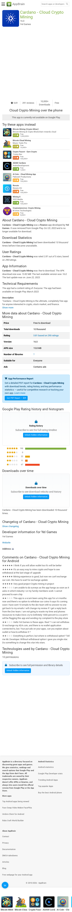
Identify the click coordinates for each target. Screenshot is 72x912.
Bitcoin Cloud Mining (22, 140)
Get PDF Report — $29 (16, 398)
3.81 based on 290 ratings (46, 335)
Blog (4, 868)
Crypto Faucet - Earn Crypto (25, 152)
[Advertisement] (36, 63)
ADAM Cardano (19, 163)
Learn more (19, 393)
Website (6, 542)
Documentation (9, 849)
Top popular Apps (45, 786)
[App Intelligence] (5, 885)
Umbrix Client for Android (13, 814)
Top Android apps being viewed (15, 801)
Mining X (16, 197)
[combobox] (53, 4)
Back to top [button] (65, 886)
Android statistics (46, 767)
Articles (5, 862)
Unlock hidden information (36, 435)
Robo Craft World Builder (13, 820)
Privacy (5, 843)
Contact (5, 836)
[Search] (67, 4)
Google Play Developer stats (50, 773)
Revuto (16, 185)
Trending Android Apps (48, 780)
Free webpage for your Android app (17, 875)
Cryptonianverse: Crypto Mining (26, 208)
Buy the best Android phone (50, 793)
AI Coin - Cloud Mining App (24, 174)
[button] (36, 548)
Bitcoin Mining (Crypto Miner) (26, 129)
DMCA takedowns (10, 855)
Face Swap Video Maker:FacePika (17, 808)
